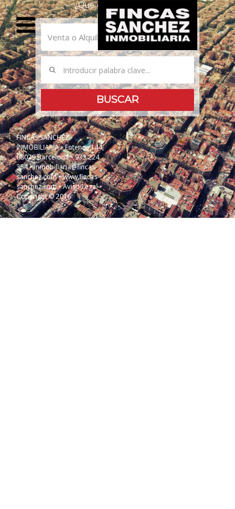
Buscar (118, 99)
